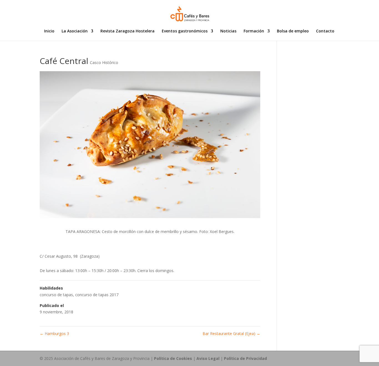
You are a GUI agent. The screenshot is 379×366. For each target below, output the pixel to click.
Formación (254, 31)
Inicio (49, 31)
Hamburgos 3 (54, 333)
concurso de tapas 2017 (96, 294)
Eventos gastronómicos (185, 31)
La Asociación (75, 31)
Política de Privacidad (245, 358)
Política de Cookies (173, 358)
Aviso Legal (207, 358)
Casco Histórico (104, 62)
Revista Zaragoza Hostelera (127, 31)
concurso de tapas (56, 294)
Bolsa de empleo (293, 31)
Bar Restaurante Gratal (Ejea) (231, 333)
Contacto (325, 31)
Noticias (228, 31)
